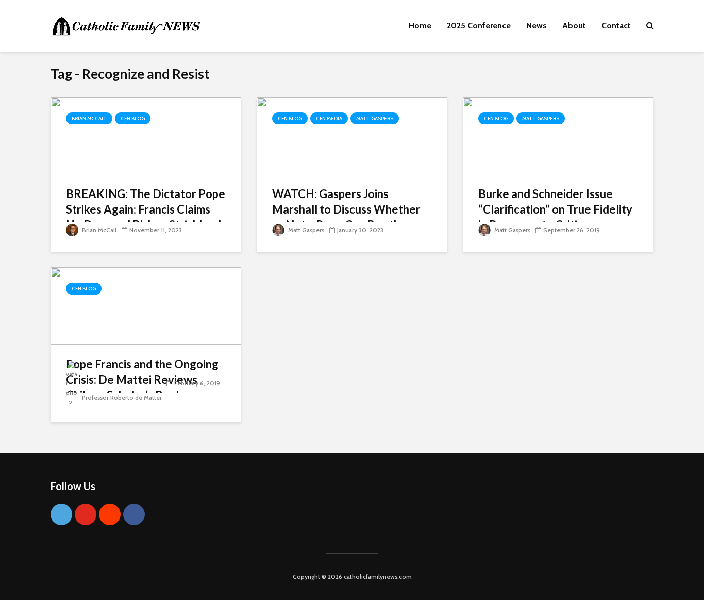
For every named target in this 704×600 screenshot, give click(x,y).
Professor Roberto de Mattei (120, 397)
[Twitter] (61, 514)
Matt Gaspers (374, 118)
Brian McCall (89, 118)
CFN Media (329, 118)
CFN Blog (133, 118)
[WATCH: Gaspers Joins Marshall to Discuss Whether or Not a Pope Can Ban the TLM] (352, 135)
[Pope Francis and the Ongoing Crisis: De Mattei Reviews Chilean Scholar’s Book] (146, 305)
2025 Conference (479, 25)
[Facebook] (134, 514)
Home (420, 25)
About (574, 25)
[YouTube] (85, 514)
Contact (616, 25)
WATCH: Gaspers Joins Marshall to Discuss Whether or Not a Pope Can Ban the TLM (346, 217)
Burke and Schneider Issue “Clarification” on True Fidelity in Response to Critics (555, 209)
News (536, 25)
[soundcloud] (110, 514)
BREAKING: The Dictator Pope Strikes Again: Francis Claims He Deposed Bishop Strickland (145, 209)
